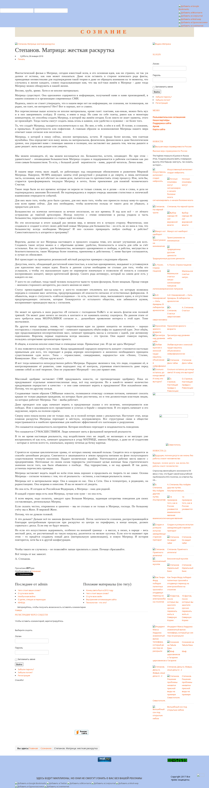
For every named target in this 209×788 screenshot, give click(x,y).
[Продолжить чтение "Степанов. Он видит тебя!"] (173, 539)
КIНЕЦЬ (21, 602)
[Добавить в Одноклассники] (193, 22)
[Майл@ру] (155, 59)
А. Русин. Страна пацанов (179, 264)
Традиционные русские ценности (169, 258)
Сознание (36, 571)
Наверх (18, 610)
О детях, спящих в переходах (32, 599)
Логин (18, 636)
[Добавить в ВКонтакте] (190, 12)
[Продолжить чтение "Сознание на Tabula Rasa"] (173, 644)
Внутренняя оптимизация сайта (101, 599)
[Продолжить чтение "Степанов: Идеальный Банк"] (173, 567)
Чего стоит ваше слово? (29, 590)
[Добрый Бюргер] (173, 427)
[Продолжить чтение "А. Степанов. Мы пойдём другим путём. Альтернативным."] (159, 491)
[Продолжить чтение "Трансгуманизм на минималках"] (159, 241)
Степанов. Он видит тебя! (186, 540)
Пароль (19, 647)
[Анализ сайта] (81, 732)
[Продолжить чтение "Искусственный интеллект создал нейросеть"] (159, 175)
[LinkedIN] (158, 59)
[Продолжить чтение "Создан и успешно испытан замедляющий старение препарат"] (159, 531)
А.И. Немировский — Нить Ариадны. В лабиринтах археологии (179, 298)
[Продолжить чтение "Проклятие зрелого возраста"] (159, 328)
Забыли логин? (25, 672)
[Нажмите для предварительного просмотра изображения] (35, 43)
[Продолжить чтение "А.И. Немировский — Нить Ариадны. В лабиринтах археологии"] (159, 302)
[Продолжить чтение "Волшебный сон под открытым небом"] (159, 712)
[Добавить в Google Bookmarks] (31, 783)
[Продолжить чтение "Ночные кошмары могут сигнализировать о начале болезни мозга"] (173, 187)
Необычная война (26, 596)
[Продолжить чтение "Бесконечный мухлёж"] (159, 561)
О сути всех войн (26, 593)
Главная (33, 748)
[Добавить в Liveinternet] (191, 25)
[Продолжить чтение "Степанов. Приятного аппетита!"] (159, 552)
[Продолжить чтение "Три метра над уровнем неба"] (159, 338)
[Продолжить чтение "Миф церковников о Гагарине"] (173, 654)
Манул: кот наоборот (177, 231)
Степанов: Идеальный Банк (187, 568)
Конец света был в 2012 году (99, 590)
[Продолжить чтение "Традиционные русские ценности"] (173, 250)
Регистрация (24, 675)
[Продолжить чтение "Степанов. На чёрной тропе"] (159, 209)
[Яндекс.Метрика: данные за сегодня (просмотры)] (162, 43)
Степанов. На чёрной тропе (180, 206)
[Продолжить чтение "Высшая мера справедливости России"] (172, 146)
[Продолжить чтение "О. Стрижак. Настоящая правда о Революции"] (173, 384)
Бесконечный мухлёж (177, 558)
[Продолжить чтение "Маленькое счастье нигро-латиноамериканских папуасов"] (173, 278)
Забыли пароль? (26, 669)
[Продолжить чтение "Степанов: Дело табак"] (173, 361)
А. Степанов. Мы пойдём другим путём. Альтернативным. (179, 487)
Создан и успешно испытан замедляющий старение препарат (180, 527)
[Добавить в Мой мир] (190, 18)
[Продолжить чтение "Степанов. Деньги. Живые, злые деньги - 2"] (159, 671)
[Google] (156, 59)
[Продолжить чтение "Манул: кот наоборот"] (159, 232)
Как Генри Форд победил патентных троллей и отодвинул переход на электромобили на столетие (179, 583)
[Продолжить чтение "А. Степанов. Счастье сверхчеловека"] (173, 311)
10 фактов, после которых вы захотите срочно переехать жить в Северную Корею (187, 608)
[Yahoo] (157, 59)
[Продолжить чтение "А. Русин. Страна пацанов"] (159, 267)
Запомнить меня (26, 659)
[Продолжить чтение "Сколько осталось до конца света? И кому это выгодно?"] (159, 375)
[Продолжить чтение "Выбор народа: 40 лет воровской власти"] (173, 218)
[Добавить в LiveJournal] (191, 15)
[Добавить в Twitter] (57, 783)
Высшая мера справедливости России (170, 151)
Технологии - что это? (96, 602)
